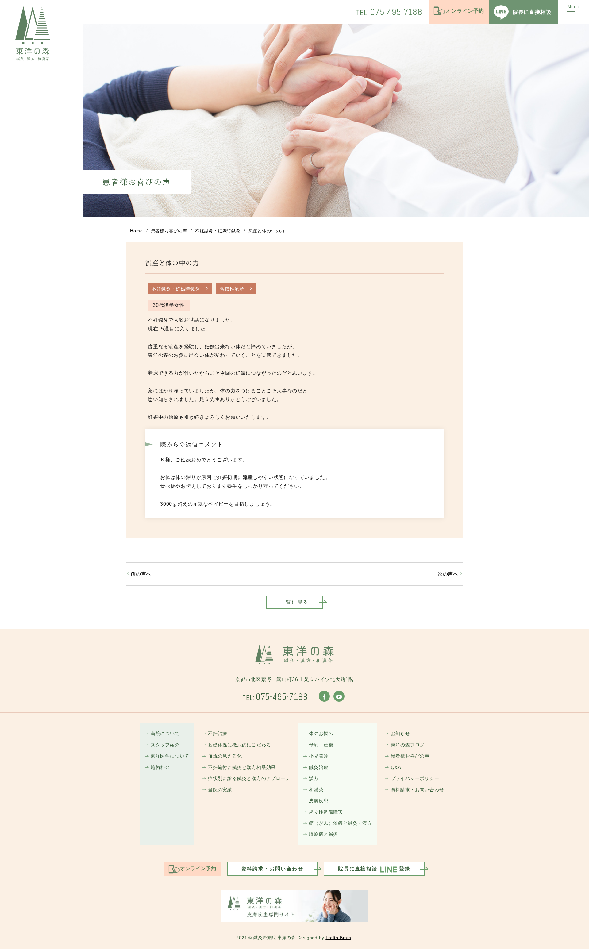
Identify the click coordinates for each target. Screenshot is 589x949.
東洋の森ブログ (408, 744)
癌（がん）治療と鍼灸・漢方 (340, 823)
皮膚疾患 (318, 800)
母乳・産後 (321, 744)
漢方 (314, 778)
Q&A (396, 767)
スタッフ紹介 (165, 744)
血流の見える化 (225, 755)
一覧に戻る (294, 602)
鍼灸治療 (318, 767)
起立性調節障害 (326, 812)
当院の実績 (220, 789)
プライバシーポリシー (415, 778)
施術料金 (160, 767)
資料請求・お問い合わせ (417, 789)
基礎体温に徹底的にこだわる (239, 744)
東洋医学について (170, 755)
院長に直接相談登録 (374, 868)
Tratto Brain (338, 937)
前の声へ (141, 574)
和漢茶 (316, 789)
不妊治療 (217, 733)
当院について (165, 733)
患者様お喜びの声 (169, 230)
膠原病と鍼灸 (323, 834)
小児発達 (318, 755)
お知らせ (400, 733)
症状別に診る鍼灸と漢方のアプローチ (249, 778)
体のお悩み (321, 733)
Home (136, 230)
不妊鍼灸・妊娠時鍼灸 (218, 230)
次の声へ (448, 574)
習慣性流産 (232, 288)
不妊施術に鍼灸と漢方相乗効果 (242, 767)
